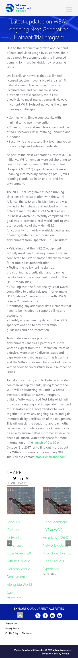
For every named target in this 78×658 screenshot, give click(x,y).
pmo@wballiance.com (50, 457)
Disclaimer (27, 633)
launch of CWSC (45, 442)
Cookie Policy (11, 633)
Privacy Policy (12, 628)
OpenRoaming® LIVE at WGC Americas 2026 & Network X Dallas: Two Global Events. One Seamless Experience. (57, 545)
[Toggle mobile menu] (69, 9)
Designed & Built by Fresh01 (55, 653)
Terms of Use (11, 623)
